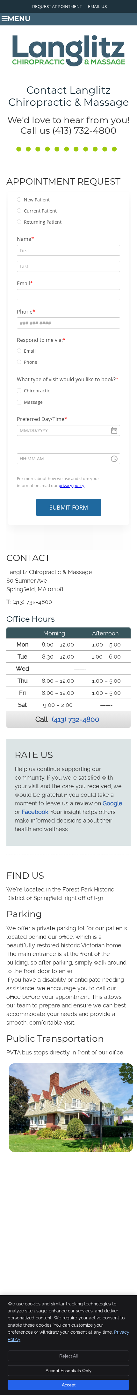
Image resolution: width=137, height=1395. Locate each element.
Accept (69, 1384)
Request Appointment (57, 7)
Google (112, 803)
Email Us (97, 7)
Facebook (35, 812)
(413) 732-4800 (75, 719)
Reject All (68, 1355)
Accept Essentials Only (68, 1370)
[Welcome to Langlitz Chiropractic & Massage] (68, 64)
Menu (19, 19)
